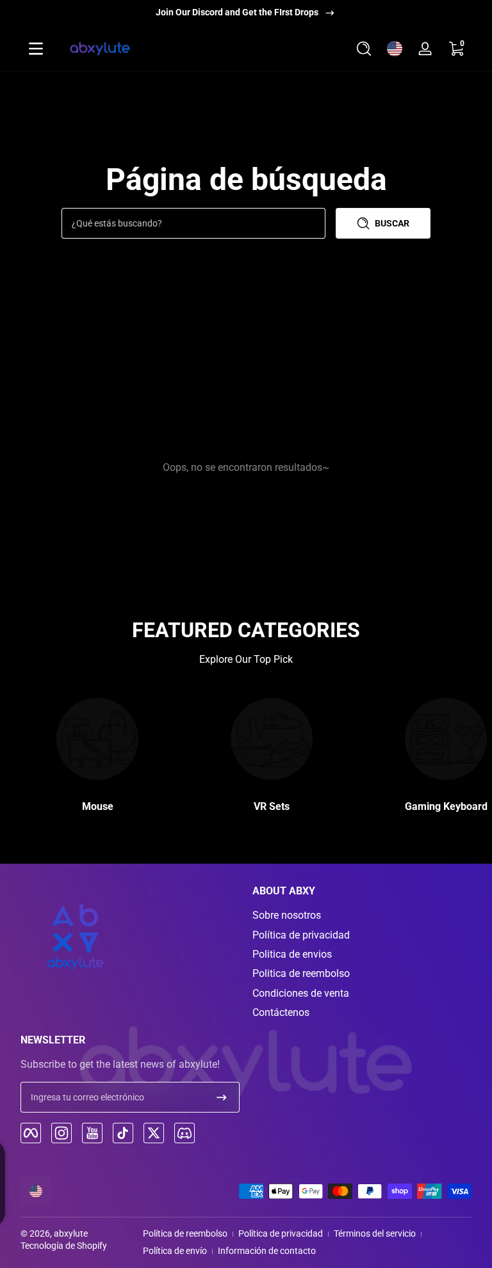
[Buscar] (364, 48)
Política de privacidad (301, 935)
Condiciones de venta (300, 993)
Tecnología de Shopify (63, 1245)
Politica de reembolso (301, 973)
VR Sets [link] (272, 806)
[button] (363, 48)
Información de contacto (267, 1251)
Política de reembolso (185, 1233)
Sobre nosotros (286, 915)
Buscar (392, 223)
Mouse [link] (97, 806)
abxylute (71, 1233)
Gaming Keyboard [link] (446, 806)
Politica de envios (292, 954)
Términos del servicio (375, 1233)
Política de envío (175, 1251)
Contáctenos (280, 1012)
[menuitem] (362, 915)
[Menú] (35, 48)
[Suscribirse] (222, 1097)
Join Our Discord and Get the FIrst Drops (237, 12)
